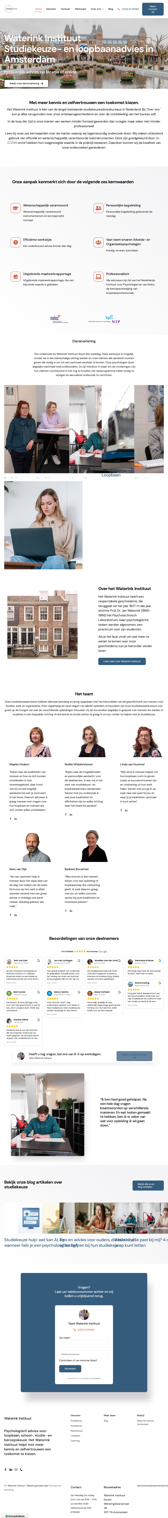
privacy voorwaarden (92, 1378)
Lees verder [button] (11, 983)
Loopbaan (111, 475)
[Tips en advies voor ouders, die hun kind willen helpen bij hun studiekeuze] (97, 1218)
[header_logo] (63, 314)
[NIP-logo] (104, 314)
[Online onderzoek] (43, 525)
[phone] (21, 1469)
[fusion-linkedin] (15, 819)
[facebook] (5, 1469)
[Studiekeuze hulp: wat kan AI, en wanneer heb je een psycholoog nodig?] (42, 1218)
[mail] (16, 1469)
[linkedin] (10, 1469)
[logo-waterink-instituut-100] (10, 3)
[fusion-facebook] (10, 819)
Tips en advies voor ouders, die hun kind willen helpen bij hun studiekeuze (96, 1242)
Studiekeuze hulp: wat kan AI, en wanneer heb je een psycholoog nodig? (40, 1242)
